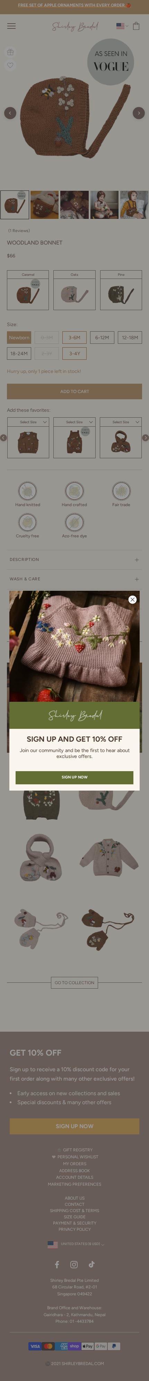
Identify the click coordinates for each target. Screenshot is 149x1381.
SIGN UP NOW (75, 777)
